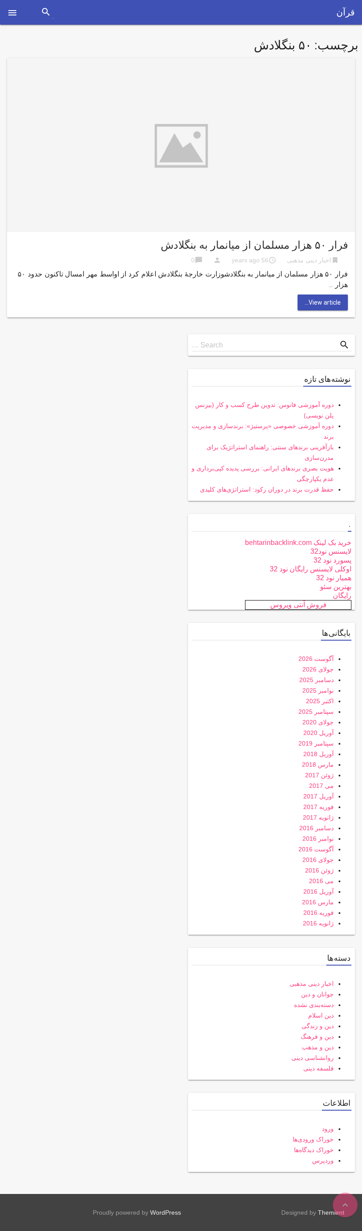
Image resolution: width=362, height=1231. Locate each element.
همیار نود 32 (333, 578)
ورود (328, 1128)
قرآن (345, 12)
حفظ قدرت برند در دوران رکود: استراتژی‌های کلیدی (267, 489)
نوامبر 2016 (318, 838)
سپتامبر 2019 (316, 743)
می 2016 (321, 880)
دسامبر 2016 (316, 828)
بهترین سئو (335, 586)
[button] (12, 12)
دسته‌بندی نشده (314, 1004)
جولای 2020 (318, 722)
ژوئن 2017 (319, 775)
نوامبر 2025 (318, 690)
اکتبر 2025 (320, 701)
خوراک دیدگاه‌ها (314, 1149)
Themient (331, 1212)
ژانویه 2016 (318, 923)
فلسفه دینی (318, 1068)
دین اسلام (321, 1015)
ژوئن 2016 (319, 870)
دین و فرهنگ (317, 1036)
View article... (323, 302)
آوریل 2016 (318, 891)
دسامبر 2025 (316, 679)
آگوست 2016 (316, 849)
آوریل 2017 (318, 796)
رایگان (342, 595)
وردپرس (323, 1160)
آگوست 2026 (316, 658)
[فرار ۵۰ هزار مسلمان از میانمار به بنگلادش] (181, 144)
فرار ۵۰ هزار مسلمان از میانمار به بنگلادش (254, 245)
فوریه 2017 (318, 806)
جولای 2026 (318, 669)
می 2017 (321, 785)
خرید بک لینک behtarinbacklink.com (298, 542)
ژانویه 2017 (318, 817)
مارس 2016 (318, 902)
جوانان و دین (317, 994)
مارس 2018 (318, 764)
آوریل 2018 (318, 753)
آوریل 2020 (318, 732)
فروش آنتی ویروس (298, 604)
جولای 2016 (318, 859)
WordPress (165, 1212)
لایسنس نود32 (330, 551)
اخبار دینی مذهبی (309, 260)
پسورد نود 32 (332, 560)
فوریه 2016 (318, 912)
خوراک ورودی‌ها (313, 1139)
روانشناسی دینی (312, 1057)
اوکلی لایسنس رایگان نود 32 (310, 569)
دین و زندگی (318, 1026)
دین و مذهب (318, 1047)
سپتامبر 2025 (316, 711)
